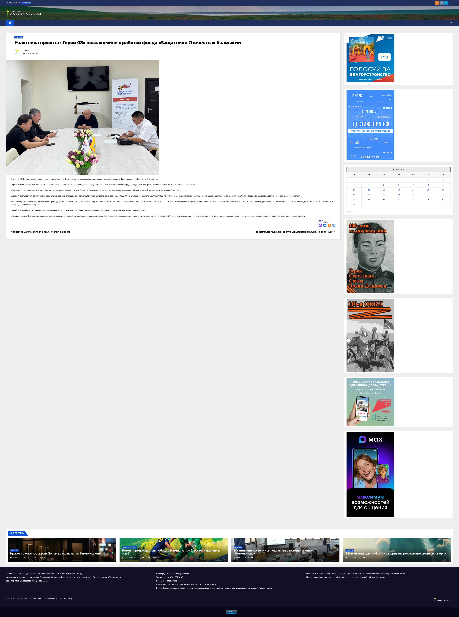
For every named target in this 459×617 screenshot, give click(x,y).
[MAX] (320, 225)
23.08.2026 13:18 (131, 558)
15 (428, 190)
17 (354, 195)
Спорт (134, 547)
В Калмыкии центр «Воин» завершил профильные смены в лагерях (395, 553)
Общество (18, 37)
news (26, 50)
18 (369, 195)
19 (384, 195)
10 (354, 190)
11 (369, 190)
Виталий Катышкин (151, 558)
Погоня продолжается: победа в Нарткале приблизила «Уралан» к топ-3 (171, 552)
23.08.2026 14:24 (19, 558)
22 (428, 195)
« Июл (349, 212)
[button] (451, 23)
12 (384, 190)
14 (413, 190)
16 (443, 190)
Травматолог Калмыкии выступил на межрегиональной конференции (295, 232)
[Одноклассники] (329, 225)
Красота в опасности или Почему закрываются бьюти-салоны (55, 553)
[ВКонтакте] (325, 225)
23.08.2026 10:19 (354, 558)
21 (413, 195)
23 (443, 195)
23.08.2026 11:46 (242, 558)
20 (399, 195)
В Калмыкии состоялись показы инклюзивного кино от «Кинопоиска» (275, 552)
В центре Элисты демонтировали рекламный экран (41, 232)
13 (399, 190)
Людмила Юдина (37, 558)
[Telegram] (334, 225)
